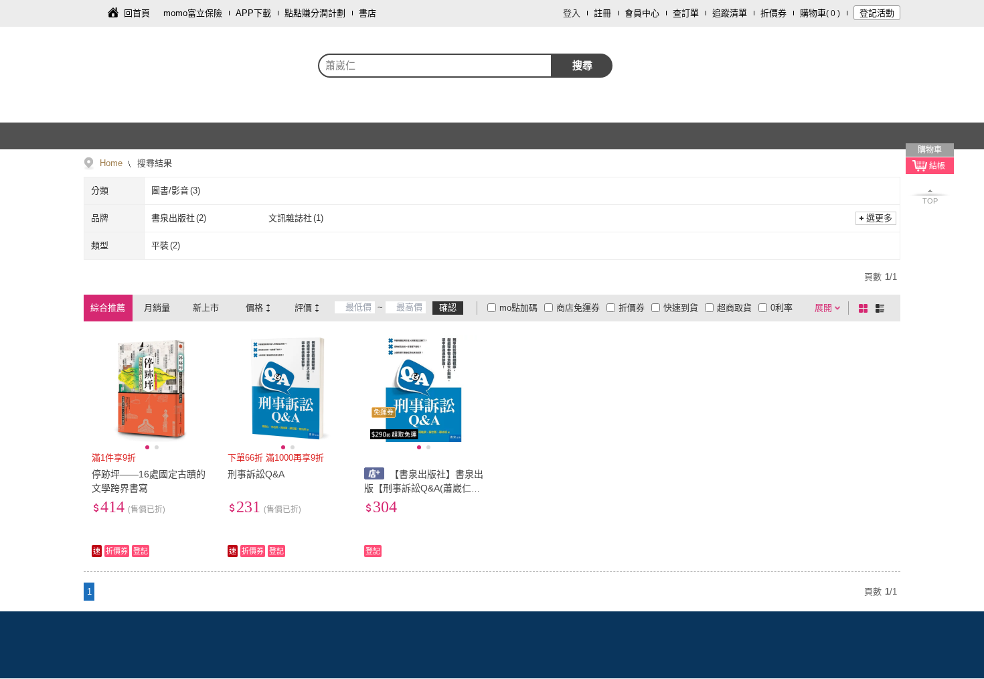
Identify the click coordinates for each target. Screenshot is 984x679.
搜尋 (582, 65)
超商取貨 (734, 308)
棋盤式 (865, 308)
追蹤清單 (729, 13)
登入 (571, 13)
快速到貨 (680, 308)
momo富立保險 (192, 13)
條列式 (882, 308)
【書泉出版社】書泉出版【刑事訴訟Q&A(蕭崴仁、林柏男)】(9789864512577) (424, 488)
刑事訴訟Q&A (256, 474)
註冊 (602, 13)
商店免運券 (578, 308)
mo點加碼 (518, 308)
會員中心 (642, 13)
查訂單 (686, 13)
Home (111, 163)
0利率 (781, 308)
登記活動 (876, 13)
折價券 (773, 13)
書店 (367, 13)
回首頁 (137, 13)
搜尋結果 (153, 163)
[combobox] (435, 65)
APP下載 (253, 13)
